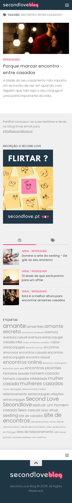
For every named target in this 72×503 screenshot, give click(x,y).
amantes (35, 326)
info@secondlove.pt (18, 131)
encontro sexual (38, 357)
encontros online (22, 362)
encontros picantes (43, 368)
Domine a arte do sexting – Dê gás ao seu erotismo (44, 257)
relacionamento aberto (34, 389)
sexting (10, 415)
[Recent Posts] (19, 240)
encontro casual (34, 347)
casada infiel (12, 342)
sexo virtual (49, 410)
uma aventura (38, 437)
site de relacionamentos (33, 426)
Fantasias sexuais (16, 373)
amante (14, 326)
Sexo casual (29, 410)
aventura (51, 332)
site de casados (31, 416)
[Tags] (52, 240)
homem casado (44, 373)
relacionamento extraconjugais (26, 394)
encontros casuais (33, 352)
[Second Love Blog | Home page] (27, 5)
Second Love (42, 399)
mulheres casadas (41, 383)
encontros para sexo (13, 368)
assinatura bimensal (33, 332)
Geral (25, 251)
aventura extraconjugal (45, 337)
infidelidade (38, 379)
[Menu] (67, 5)
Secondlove (17, 404)
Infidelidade (11, 60)
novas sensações (12, 389)
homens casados (16, 379)
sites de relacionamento (35, 432)
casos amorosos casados (36, 342)
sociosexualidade (21, 437)
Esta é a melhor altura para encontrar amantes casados (43, 298)
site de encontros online (43, 421)
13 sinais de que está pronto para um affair (43, 278)
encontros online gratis (55, 363)
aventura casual (15, 337)
